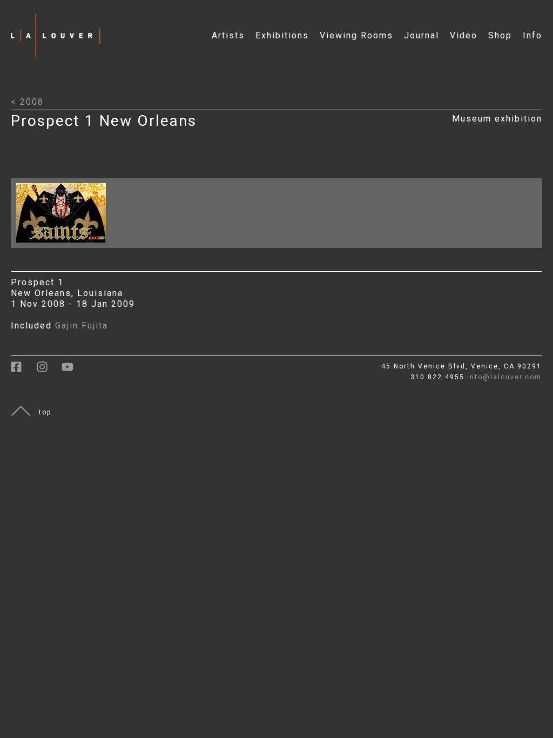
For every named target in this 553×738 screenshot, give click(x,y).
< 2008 (27, 102)
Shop (500, 35)
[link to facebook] (23, 370)
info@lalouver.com (504, 377)
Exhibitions (282, 35)
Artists (228, 35)
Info (532, 35)
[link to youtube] (73, 370)
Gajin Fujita (81, 325)
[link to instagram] (49, 370)
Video (463, 35)
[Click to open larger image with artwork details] (63, 245)
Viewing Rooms (356, 35)
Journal (421, 35)
